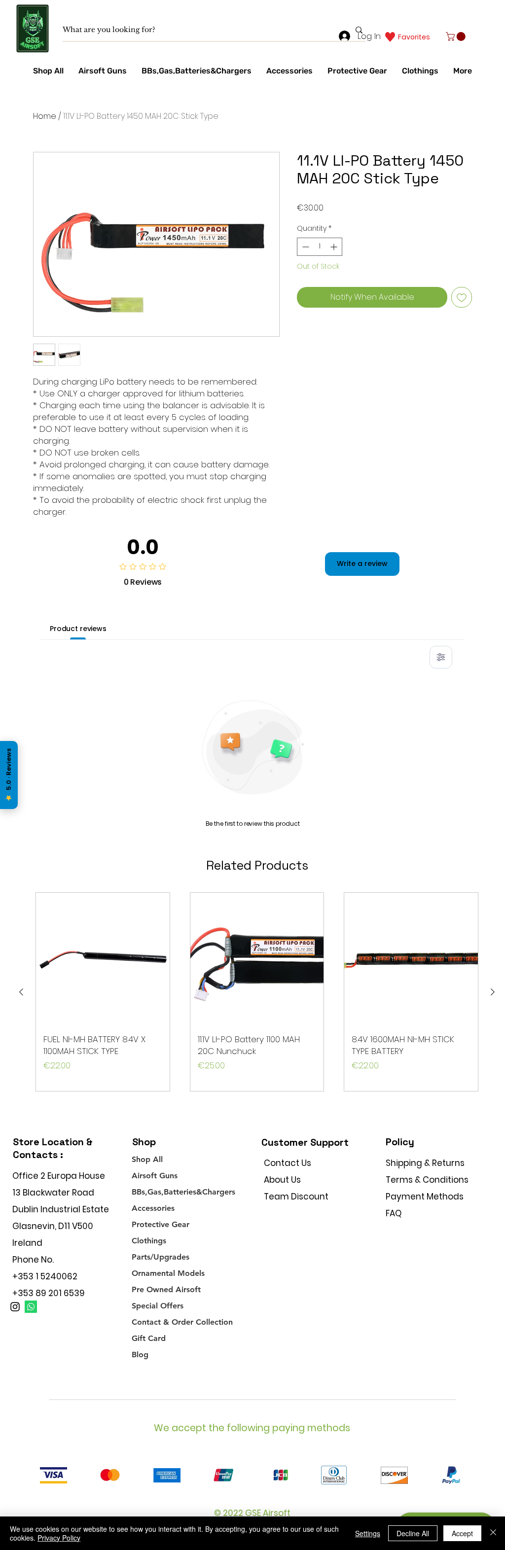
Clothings (149, 1240)
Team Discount (296, 1196)
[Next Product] (493, 992)
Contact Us (287, 1163)
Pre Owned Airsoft (166, 1289)
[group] (257, 992)
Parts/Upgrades (160, 1257)
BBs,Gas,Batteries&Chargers (183, 1192)
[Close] (493, 1533)
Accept (462, 1533)
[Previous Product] (21, 992)
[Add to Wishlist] (461, 297)
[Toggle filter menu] (441, 657)
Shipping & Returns (425, 1163)
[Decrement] (304, 246)
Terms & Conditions (427, 1180)
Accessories (153, 1208)
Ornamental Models (168, 1273)
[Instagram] (15, 1307)
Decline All (413, 1533)
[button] (457, 36)
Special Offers (157, 1305)
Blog (140, 1354)
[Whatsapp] (31, 1307)
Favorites (414, 37)
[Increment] (334, 246)
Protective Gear (160, 1224)
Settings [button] (367, 1533)
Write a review (362, 563)
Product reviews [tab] (78, 629)
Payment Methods (426, 1196)
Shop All (147, 1159)
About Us (282, 1180)
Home (44, 116)
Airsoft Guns (155, 1175)
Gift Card (149, 1338)
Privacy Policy (58, 1538)
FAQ (393, 1213)
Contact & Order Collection (182, 1322)
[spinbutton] (319, 246)
